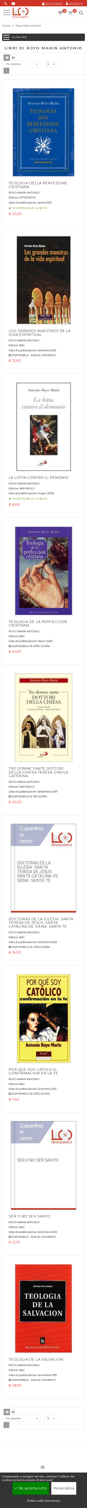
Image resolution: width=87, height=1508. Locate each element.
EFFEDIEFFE (27, 197)
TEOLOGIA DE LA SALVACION (36, 1359)
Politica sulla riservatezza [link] (43, 1500)
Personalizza (63, 1488)
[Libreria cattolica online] (21, 13)
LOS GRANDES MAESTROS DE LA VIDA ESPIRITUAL (40, 333)
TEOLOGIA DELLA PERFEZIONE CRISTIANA (38, 185)
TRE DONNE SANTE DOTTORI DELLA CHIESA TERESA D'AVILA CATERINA (38, 772)
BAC (22, 345)
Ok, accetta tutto (32, 1488)
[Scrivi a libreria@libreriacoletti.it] (13, 2)
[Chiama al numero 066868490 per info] (5, 2)
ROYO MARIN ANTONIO (24, 192)
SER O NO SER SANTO (29, 1216)
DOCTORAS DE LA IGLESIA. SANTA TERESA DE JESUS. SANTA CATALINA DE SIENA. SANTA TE (41, 922)
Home (6, 25)
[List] (7, 57)
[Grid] (13, 57)
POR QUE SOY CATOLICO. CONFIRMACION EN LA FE (33, 1071)
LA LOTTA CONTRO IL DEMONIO (39, 478)
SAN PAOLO (27, 488)
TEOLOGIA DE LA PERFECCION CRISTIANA (38, 624)
